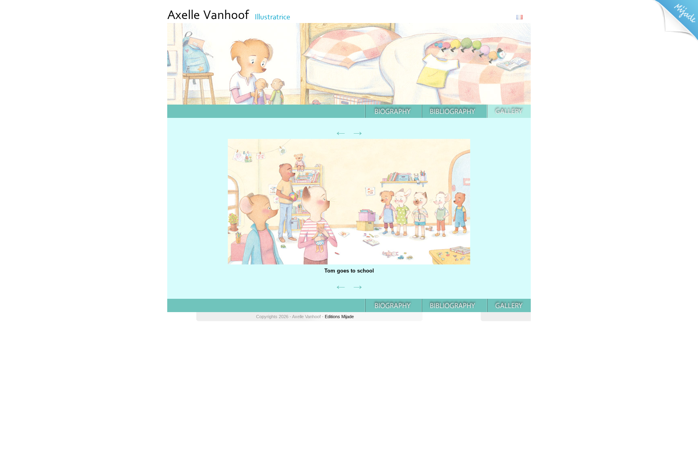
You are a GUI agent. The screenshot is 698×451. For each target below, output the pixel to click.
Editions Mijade (339, 316)
